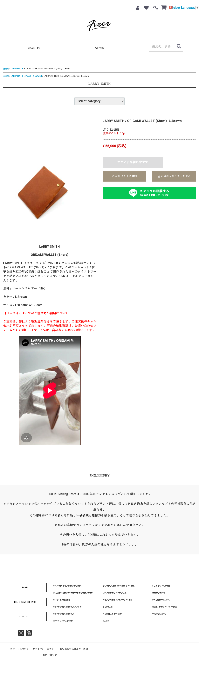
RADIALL (108, 607)
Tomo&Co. (159, 614)
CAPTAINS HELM (63, 614)
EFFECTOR (158, 593)
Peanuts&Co (161, 600)
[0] (164, 7)
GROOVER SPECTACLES (117, 600)
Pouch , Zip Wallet (33, 76)
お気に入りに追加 (125, 176)
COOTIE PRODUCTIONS (67, 586)
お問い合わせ (50, 654)
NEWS (99, 48)
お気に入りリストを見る (175, 176)
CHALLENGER (61, 600)
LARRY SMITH (17, 69)
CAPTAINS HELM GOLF (67, 607)
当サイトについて (19, 648)
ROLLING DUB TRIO (164, 607)
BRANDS (33, 48)
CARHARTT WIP (112, 614)
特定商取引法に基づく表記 (74, 648)
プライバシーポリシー (44, 648)
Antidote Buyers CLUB (119, 586)
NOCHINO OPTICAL (115, 593)
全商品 (6, 69)
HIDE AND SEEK (63, 621)
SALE (106, 621)
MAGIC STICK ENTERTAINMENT (73, 593)
